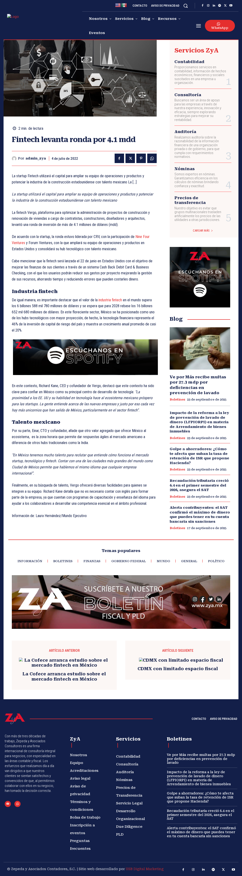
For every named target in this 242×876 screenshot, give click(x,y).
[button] (185, 5)
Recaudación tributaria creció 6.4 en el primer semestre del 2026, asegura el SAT (199, 485)
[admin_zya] (15, 158)
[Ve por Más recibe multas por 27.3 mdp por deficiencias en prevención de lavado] (200, 348)
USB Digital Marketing (145, 869)
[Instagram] (208, 6)
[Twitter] (225, 6)
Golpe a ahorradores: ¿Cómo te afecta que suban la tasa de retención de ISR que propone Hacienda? (199, 456)
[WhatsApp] (152, 158)
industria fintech (110, 300)
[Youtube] (231, 6)
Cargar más (201, 230)
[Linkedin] (214, 6)
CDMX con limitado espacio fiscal (178, 668)
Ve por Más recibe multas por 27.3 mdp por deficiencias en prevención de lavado (201, 759)
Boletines (177, 399)
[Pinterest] (141, 158)
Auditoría (185, 131)
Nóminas (184, 168)
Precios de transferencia (190, 200)
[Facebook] (202, 6)
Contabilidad (189, 61)
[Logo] (21, 24)
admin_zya (36, 158)
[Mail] (8, 804)
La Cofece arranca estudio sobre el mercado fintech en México (64, 676)
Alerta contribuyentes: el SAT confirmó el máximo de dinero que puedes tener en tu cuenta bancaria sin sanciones (200, 514)
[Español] (124, 5)
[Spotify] (219, 6)
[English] (118, 5)
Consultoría (187, 94)
